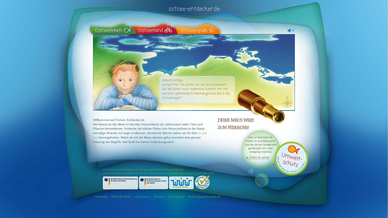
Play (291, 30)
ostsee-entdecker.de (194, 6)
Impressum (142, 196)
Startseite (101, 196)
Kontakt (159, 196)
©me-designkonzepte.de (204, 196)
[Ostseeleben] (113, 27)
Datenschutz (176, 196)
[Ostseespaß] (197, 27)
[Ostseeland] (155, 27)
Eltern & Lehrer (121, 196)
